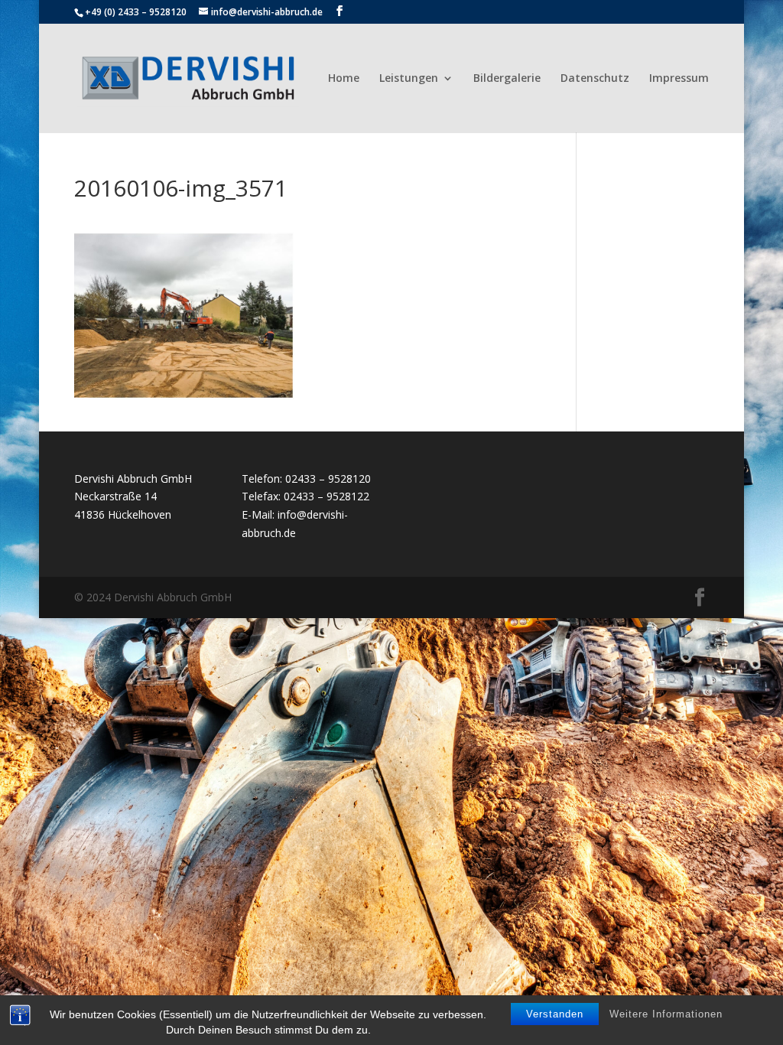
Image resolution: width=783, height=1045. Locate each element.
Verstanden (554, 1014)
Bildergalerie (507, 79)
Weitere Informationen (666, 1014)
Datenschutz (594, 79)
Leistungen (408, 79)
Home (343, 79)
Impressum (679, 79)
